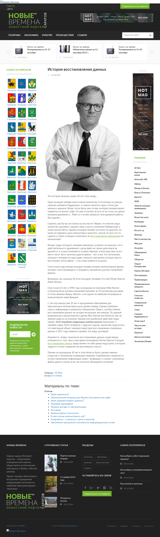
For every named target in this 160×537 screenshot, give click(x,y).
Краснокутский (11, 192)
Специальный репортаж (140, 304)
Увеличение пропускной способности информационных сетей (83, 422)
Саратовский (11, 119)
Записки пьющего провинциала (142, 207)
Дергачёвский (21, 221)
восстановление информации (105, 236)
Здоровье (138, 213)
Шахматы (138, 333)
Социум (82, 35)
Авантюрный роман (140, 174)
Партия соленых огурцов (68, 457)
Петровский (21, 148)
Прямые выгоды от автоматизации (68, 406)
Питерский (11, 148)
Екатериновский (32, 206)
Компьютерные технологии (65, 412)
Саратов (11, 6)
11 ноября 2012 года (67, 478)
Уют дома (56, 409)
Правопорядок (141, 280)
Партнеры (149, 526)
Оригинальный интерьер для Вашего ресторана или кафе (80, 397)
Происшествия (65, 35)
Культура (47, 35)
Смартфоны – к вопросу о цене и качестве (73, 419)
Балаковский (11, 250)
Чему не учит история (140, 327)
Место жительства (142, 239)
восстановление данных (60, 344)
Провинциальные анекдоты (142, 285)
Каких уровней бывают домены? (67, 400)
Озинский (12, 162)
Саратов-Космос (141, 291)
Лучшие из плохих (65, 499)
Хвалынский (21, 90)
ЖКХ (136, 201)
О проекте (111, 526)
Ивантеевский (11, 206)
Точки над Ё (139, 321)
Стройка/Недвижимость (141, 315)
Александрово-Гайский (21, 265)
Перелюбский (32, 148)
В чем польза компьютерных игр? (68, 416)
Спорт (137, 310)
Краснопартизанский (32, 177)
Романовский (11, 133)
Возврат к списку (53, 376)
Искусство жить (141, 217)
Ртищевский (32, 119)
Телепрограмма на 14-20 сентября (130, 51)
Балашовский (32, 235)
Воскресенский (32, 221)
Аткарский (32, 250)
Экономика (31, 35)
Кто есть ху (139, 230)
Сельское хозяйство (138, 297)
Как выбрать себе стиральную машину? (134, 457)
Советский (32, 104)
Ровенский (21, 133)
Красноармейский (21, 192)
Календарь (139, 222)
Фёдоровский (32, 90)
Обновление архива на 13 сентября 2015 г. (85, 51)
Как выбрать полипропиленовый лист (136, 471)
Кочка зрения (140, 226)
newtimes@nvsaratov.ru (68, 526)
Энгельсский (11, 90)
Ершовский (21, 206)
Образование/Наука (140, 254)
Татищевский (21, 104)
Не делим (138, 248)
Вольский (12, 235)
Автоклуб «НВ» (141, 179)
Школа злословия (142, 337)
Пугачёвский (32, 133)
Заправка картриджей (62, 403)
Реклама (136, 526)
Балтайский (21, 235)
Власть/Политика (142, 193)
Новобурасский (32, 162)
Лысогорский (21, 177)
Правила (124, 526)
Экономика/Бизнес (143, 341)
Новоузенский (21, 162)
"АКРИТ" (21, 526)
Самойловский (21, 119)
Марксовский (11, 177)
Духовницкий (11, 221)
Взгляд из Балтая (141, 188)
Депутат (138, 197)
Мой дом (138, 244)
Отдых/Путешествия (140, 265)
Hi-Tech (58, 372)
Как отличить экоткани (131, 484)
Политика (14, 35)
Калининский (32, 192)
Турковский (11, 104)
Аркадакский (11, 264)
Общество (139, 259)
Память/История (141, 271)
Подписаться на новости (135, 6)
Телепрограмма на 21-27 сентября (38, 51)
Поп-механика (140, 275)
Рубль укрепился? (60, 394)
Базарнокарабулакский (21, 250)
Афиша (137, 184)
